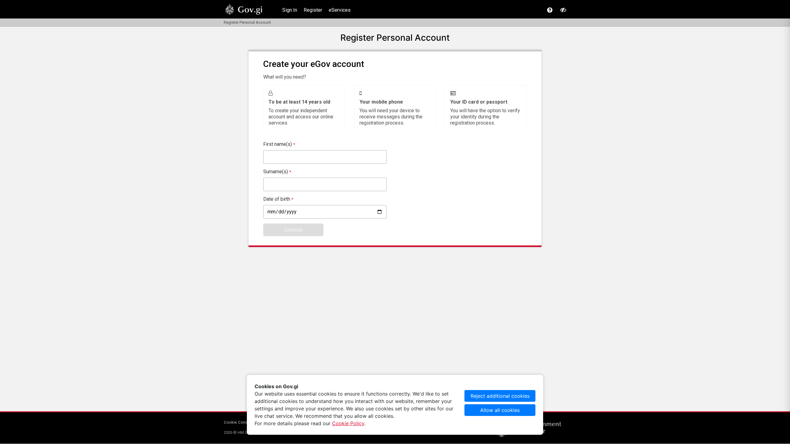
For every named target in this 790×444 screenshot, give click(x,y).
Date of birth (278, 199)
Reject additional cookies (500, 396)
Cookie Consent (238, 422)
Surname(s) (277, 172)
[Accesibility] (563, 10)
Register (313, 10)
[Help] (549, 10)
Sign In (289, 10)
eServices (340, 10)
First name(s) (279, 144)
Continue (293, 230)
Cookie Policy (348, 423)
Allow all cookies (500, 410)
